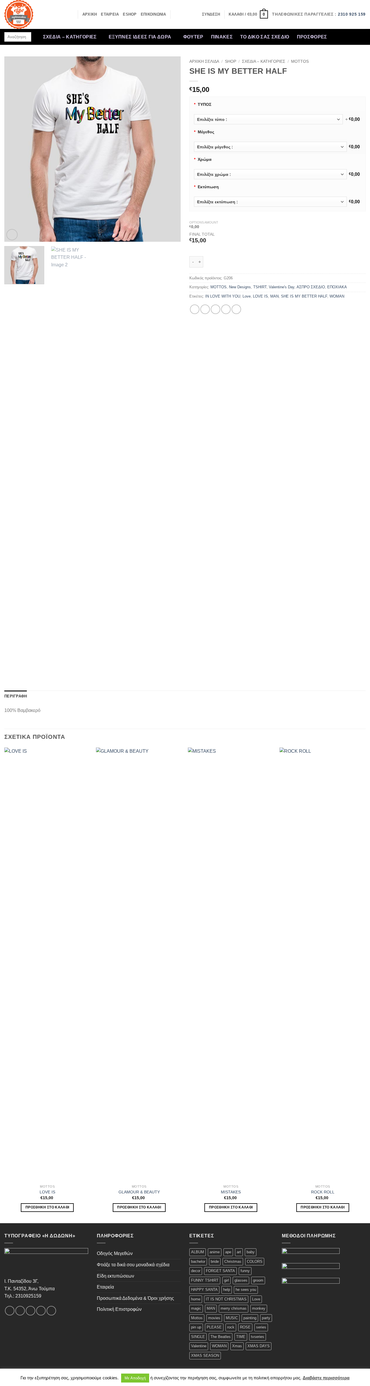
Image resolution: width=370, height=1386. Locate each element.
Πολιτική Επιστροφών (119, 1309)
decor (195, 1271)
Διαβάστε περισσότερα (326, 1377)
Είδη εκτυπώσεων (115, 1276)
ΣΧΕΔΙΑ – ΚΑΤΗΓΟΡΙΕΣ (70, 36)
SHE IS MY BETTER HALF (304, 296)
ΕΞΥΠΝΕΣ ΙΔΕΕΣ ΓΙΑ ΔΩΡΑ (140, 36)
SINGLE (198, 1337)
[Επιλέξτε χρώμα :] (270, 174)
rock (230, 1327)
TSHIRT (260, 287)
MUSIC (232, 1318)
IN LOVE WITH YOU (222, 296)
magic (196, 1308)
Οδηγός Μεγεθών (115, 1253)
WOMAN (337, 296)
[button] (211, 14)
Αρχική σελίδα (204, 61)
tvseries (257, 1337)
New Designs (240, 287)
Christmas (232, 1261)
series (261, 1327)
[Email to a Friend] (215, 309)
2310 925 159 (352, 14)
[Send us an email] (361, 33)
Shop (230, 61)
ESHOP (129, 14)
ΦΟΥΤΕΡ (193, 36)
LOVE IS (260, 296)
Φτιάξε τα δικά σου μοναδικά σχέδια (133, 1264)
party (266, 1318)
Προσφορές (312, 36)
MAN (274, 296)
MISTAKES (231, 1192)
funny (245, 1271)
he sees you (246, 1289)
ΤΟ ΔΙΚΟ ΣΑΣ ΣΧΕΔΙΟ (264, 36)
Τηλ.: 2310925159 (22, 1295)
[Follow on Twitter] (353, 33)
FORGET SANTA (220, 1271)
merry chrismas (234, 1308)
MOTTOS (300, 61)
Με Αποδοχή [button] (135, 1378)
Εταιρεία (105, 1287)
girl (226, 1280)
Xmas (237, 1346)
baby (251, 1252)
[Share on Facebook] (194, 309)
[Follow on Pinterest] (330, 40)
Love (247, 296)
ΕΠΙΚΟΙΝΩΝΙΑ (153, 14)
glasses (240, 1280)
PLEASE (214, 1327)
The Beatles (220, 1337)
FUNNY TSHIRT (205, 1280)
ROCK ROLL (322, 1192)
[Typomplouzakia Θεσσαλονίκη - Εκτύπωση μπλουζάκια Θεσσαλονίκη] (33, 14)
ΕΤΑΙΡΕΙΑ (110, 14)
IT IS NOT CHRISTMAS (226, 1299)
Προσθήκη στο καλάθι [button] (47, 1207)
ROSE (245, 1327)
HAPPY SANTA (204, 1289)
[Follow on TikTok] (346, 33)
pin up (196, 1327)
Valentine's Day (281, 287)
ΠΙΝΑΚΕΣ (222, 36)
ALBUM (197, 1252)
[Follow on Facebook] (330, 33)
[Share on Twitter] (205, 309)
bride (215, 1261)
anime (215, 1252)
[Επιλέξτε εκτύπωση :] (270, 202)
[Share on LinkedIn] (236, 309)
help (226, 1289)
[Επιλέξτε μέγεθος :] (270, 147)
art (239, 1252)
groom (258, 1280)
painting (249, 1318)
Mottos (197, 1318)
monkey (258, 1308)
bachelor (198, 1261)
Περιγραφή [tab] (15, 696)
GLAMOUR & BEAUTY (139, 1192)
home (195, 1299)
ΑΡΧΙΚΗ (89, 14)
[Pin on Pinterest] (226, 309)
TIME (240, 1337)
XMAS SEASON (205, 1355)
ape (228, 1252)
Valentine (198, 1346)
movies (214, 1318)
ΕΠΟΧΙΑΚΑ (337, 287)
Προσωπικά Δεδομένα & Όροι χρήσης (135, 1298)
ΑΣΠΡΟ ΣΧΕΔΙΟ (311, 287)
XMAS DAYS (258, 1346)
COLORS (254, 1261)
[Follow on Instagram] (338, 33)
